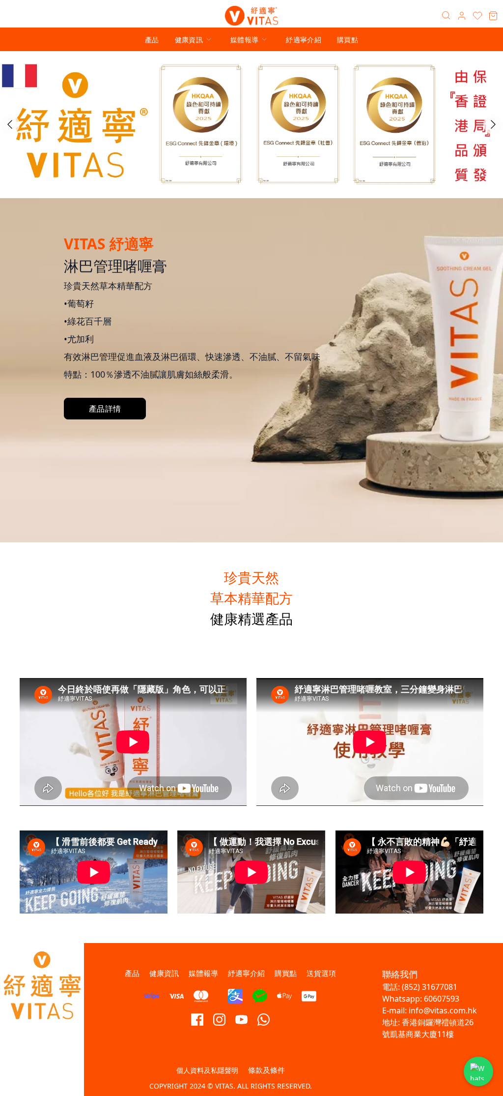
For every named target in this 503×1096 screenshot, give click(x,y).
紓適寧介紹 (303, 39)
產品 (152, 39)
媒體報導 (244, 39)
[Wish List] (477, 16)
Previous (10, 124)
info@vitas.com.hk (443, 1010)
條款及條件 (266, 1070)
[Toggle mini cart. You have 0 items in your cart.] (493, 16)
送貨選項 (321, 973)
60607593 (441, 998)
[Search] (446, 16)
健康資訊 (189, 39)
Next (493, 124)
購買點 (347, 39)
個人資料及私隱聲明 (207, 1070)
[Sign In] (462, 16)
